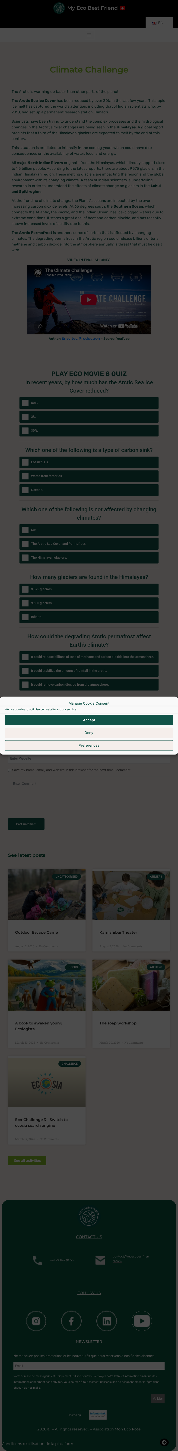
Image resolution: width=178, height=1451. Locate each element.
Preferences (89, 745)
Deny (89, 732)
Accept (89, 720)
